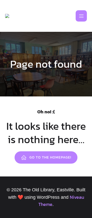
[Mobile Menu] (81, 16)
